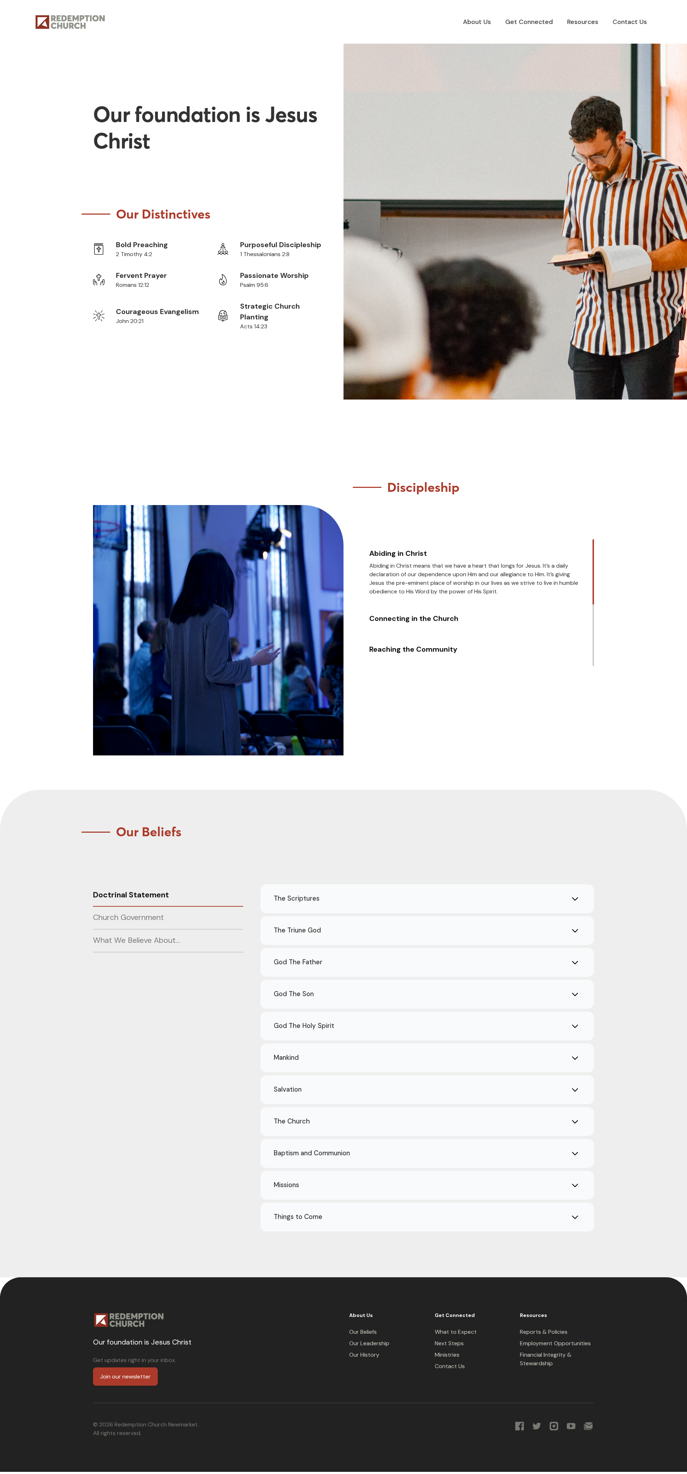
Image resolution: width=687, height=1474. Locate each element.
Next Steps (449, 1343)
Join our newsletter (125, 1376)
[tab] (477, 571)
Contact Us (450, 1366)
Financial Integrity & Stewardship (545, 1359)
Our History (364, 1354)
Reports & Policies (543, 1332)
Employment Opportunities (555, 1343)
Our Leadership (369, 1343)
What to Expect (456, 1332)
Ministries (447, 1354)
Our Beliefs (363, 1332)
